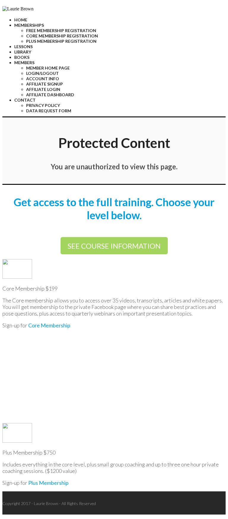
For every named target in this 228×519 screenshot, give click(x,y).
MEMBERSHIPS (29, 25)
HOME (20, 19)
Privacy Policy (43, 105)
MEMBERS (24, 62)
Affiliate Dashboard (50, 94)
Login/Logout (42, 73)
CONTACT (25, 99)
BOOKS (21, 57)
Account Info (42, 78)
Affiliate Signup (44, 83)
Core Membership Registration (62, 35)
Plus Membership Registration (61, 41)
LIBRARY (22, 51)
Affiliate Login (43, 89)
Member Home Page (48, 67)
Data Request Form (48, 110)
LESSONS (23, 46)
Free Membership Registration (61, 30)
